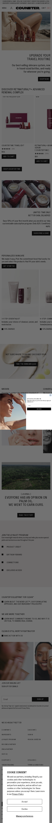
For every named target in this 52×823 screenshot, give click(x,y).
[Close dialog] (50, 395)
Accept (25, 801)
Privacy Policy (18, 794)
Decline (25, 809)
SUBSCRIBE (38, 408)
